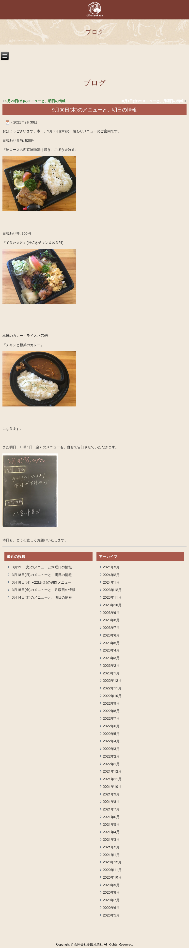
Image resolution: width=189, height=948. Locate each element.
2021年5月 (111, 824)
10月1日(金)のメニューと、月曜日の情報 (152, 101)
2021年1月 (111, 854)
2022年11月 (112, 687)
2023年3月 (111, 657)
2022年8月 (111, 710)
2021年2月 (111, 846)
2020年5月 (111, 915)
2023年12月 (112, 589)
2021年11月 (112, 778)
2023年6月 (111, 635)
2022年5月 (111, 733)
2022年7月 (111, 718)
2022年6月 (111, 725)
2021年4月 (111, 831)
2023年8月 (111, 619)
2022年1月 (111, 763)
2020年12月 (112, 861)
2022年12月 (112, 680)
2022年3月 (111, 748)
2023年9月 (111, 612)
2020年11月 (112, 869)
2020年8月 (111, 892)
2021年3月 (111, 839)
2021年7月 (111, 809)
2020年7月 (111, 899)
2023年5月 (111, 642)
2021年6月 (111, 816)
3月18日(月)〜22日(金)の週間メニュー (41, 582)
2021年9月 (111, 794)
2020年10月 (112, 877)
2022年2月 (111, 756)
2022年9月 (111, 703)
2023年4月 (111, 650)
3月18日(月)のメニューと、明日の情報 (42, 574)
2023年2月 (111, 665)
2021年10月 (112, 786)
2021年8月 (111, 801)
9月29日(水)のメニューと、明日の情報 (35, 101)
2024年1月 (111, 582)
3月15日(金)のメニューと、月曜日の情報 (43, 589)
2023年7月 (111, 627)
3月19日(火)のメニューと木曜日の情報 (42, 566)
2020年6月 (111, 907)
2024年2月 (111, 574)
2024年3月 (111, 566)
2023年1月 (111, 672)
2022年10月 (112, 695)
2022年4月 (111, 740)
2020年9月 (111, 884)
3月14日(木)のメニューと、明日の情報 (42, 597)
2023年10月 (112, 604)
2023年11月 (112, 597)
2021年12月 (112, 771)
